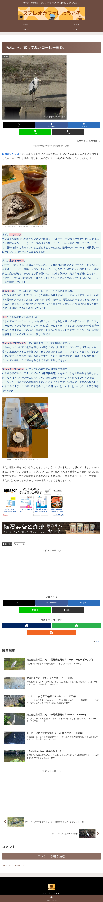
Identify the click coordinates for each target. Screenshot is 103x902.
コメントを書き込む (51, 856)
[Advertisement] (51, 571)
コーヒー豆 (20, 544)
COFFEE (8, 544)
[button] (68, 132)
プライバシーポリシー (51, 893)
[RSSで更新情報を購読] (51, 632)
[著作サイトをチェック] (26, 625)
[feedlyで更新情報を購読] (76, 625)
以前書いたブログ (11, 153)
